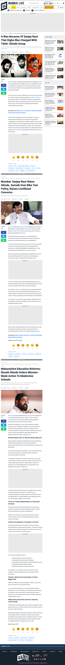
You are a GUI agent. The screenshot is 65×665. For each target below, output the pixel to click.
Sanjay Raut (23, 226)
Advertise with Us (49, 7)
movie (17, 170)
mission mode (31, 637)
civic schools (21, 640)
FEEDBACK (44, 651)
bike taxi (10, 356)
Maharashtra (11, 415)
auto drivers (16, 356)
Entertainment (35, 7)
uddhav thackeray (19, 168)
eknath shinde (11, 168)
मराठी (18, 340)
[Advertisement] (32, 23)
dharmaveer (11, 170)
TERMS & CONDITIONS (24, 651)
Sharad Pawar (17, 129)
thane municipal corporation (24, 165)
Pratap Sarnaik (27, 229)
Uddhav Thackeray (36, 97)
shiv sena (38, 168)
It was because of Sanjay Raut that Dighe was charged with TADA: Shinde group (22, 33)
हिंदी (21, 340)
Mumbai (31, 426)
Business (24, 7)
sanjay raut (33, 165)
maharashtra (16, 637)
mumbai (10, 165)
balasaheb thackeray (30, 170)
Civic (9, 7)
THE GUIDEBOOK (13, 651)
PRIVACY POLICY (35, 651)
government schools (12, 640)
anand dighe (22, 170)
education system (29, 640)
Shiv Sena (10, 226)
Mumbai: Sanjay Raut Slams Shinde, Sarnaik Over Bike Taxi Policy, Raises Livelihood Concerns (20, 178)
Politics (13, 7)
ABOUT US (5, 651)
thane (15, 165)
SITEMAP (60, 651)
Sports (42, 7)
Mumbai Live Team (6, 52)
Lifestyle (29, 7)
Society (18, 7)
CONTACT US (52, 651)
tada (33, 168)
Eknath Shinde (16, 231)
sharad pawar (27, 168)
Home (2, 33)
